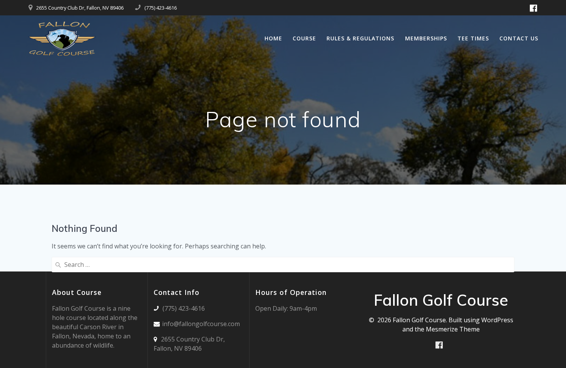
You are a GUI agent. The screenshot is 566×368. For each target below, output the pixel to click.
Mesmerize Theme (453, 329)
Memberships (426, 38)
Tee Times (473, 38)
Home (273, 38)
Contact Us (518, 38)
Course (304, 38)
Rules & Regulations (360, 38)
